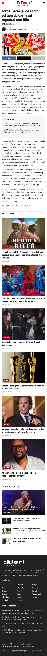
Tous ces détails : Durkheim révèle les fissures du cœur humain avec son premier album (23, 508)
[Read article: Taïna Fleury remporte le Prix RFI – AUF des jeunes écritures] (6, 541)
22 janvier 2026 (7, 392)
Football (5, 600)
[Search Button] (44, 3)
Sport (34, 591)
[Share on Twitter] (24, 58)
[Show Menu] (3, 3)
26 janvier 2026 (7, 348)
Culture (6, 293)
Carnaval (19, 206)
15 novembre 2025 (18, 524)
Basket (4, 588)
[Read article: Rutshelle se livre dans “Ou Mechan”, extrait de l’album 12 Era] (6, 521)
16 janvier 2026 (7, 435)
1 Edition (10, 206)
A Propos (13, 644)
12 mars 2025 (33, 29)
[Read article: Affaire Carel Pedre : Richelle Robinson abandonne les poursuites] (23, 454)
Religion (35, 585)
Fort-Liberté (29, 206)
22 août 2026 (6, 261)
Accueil (4, 644)
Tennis (34, 597)
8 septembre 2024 (9, 512)
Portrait (20, 600)
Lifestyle (20, 585)
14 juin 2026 (17, 534)
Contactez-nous (28, 646)
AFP (3, 585)
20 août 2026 (6, 305)
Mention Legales (25, 644)
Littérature (21, 588)
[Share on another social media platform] (38, 58)
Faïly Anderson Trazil (17, 29)
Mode (19, 591)
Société (35, 588)
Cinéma (6, 247)
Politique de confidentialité (11, 646)
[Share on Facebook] (9, 58)
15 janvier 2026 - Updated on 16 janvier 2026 (14, 479)
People (19, 597)
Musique (20, 594)
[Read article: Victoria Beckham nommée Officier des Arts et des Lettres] (23, 324)
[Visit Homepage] (23, 3)
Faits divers (6, 597)
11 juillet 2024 (17, 544)
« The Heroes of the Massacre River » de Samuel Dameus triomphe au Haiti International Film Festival (23, 255)
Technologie (37, 594)
